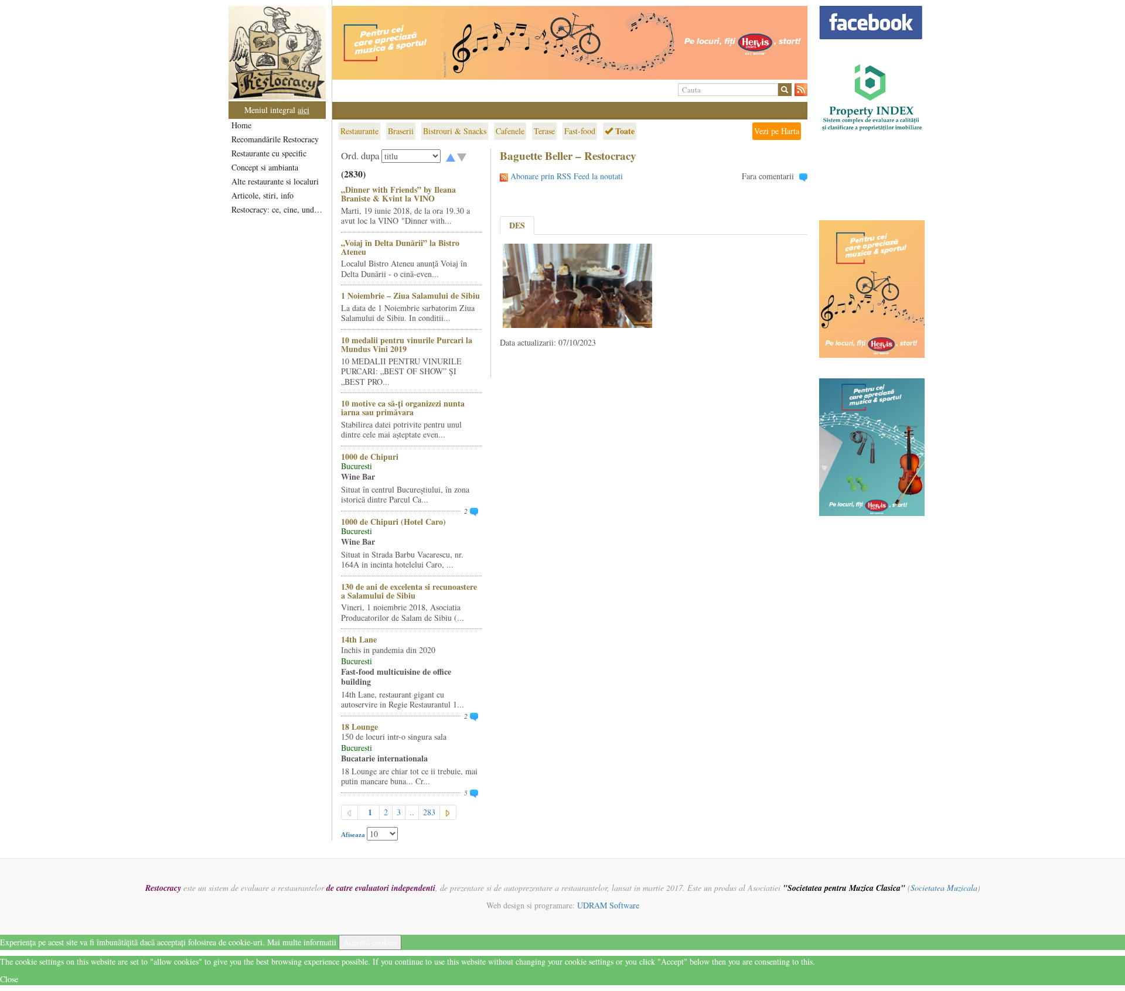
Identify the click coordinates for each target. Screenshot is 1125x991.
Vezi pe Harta (776, 130)
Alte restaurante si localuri (275, 181)
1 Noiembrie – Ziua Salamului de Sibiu (410, 295)
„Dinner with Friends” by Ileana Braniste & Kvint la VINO (398, 193)
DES (517, 225)
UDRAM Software (608, 905)
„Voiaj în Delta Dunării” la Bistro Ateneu (400, 247)
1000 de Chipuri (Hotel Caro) (393, 521)
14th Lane (359, 639)
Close (9, 979)
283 (429, 812)
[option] (569, 43)
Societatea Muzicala (944, 887)
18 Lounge (359, 726)
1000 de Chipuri (369, 456)
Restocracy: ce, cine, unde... (278, 209)
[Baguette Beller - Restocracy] (577, 284)
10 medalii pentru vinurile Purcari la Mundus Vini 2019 (406, 344)
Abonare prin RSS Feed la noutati (566, 176)
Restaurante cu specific (268, 153)
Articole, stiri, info (262, 195)
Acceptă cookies (370, 942)
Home (241, 125)
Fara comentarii (768, 176)
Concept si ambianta (264, 167)
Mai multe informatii (301, 942)
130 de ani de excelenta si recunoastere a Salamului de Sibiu (409, 591)
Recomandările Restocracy (275, 139)
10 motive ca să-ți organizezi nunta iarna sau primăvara (403, 407)
